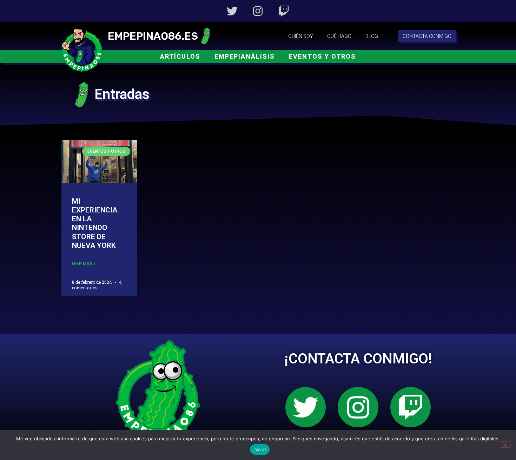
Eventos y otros (322, 56)
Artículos (180, 56)
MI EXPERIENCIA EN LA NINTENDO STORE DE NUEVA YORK (94, 223)
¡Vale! (259, 449)
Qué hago (339, 36)
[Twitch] (283, 11)
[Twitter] (232, 11)
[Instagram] (257, 11)
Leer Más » (83, 263)
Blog (371, 36)
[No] (505, 444)
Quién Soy (300, 36)
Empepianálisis (244, 56)
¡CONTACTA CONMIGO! (358, 358)
